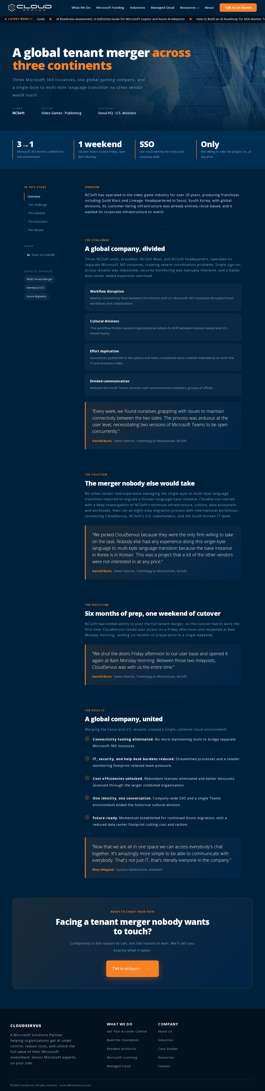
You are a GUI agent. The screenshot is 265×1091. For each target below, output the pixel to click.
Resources (188, 7)
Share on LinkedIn (41, 255)
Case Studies (168, 1049)
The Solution (36, 213)
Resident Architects (121, 1049)
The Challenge (37, 205)
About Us (165, 1031)
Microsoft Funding (110, 7)
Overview (34, 196)
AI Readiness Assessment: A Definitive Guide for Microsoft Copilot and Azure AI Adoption (102, 19)
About (209, 7)
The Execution (37, 221)
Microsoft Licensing (122, 1057)
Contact (164, 1066)
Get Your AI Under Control (127, 1031)
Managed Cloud (162, 7)
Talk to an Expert (238, 7)
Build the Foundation (123, 1040)
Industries (137, 7)
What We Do (81, 7)
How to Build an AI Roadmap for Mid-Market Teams (216, 19)
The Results (36, 230)
